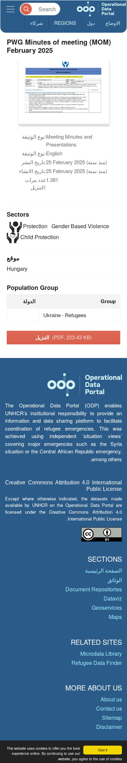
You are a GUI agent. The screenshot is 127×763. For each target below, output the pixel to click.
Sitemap (112, 717)
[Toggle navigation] (10, 9)
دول (91, 22)
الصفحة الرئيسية (103, 570)
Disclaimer (109, 727)
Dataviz (113, 598)
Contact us (109, 708)
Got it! (102, 749)
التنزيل (63, 337)
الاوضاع (113, 22)
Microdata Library (101, 653)
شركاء (36, 22)
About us (111, 699)
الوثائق (114, 580)
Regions (65, 22)
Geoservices (107, 607)
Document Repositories (93, 589)
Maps (115, 617)
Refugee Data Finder (96, 663)
